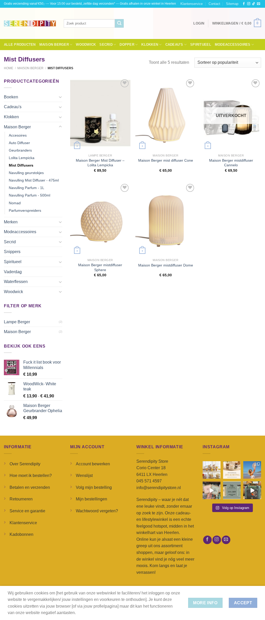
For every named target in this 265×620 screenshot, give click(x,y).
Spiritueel (200, 44)
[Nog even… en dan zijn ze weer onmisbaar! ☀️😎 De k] (252, 470)
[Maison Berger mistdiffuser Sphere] (100, 219)
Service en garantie (27, 511)
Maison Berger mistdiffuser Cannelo (231, 162)
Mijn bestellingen (91, 499)
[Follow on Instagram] (248, 4)
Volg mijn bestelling (94, 487)
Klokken (149, 44)
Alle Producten (20, 44)
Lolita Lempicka (21, 158)
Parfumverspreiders (25, 210)
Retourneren (21, 499)
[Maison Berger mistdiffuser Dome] (165, 219)
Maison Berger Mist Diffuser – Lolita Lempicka (100, 162)
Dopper (127, 44)
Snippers (12, 251)
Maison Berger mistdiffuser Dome (165, 265)
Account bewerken (93, 464)
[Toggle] (60, 97)
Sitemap (232, 4)
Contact (214, 4)
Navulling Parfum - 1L (26, 188)
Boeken (11, 97)
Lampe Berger (17, 322)
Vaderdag (13, 272)
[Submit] (119, 23)
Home (8, 68)
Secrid (106, 44)
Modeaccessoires (233, 44)
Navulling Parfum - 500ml (29, 195)
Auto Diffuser (19, 143)
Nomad (15, 203)
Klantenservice (191, 4)
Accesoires (18, 135)
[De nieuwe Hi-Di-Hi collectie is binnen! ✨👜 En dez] (252, 490)
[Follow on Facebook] (243, 4)
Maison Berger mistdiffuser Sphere (100, 267)
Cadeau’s (174, 44)
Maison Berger (54, 44)
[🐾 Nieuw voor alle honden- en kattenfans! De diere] (211, 470)
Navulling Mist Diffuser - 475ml (34, 180)
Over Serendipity (25, 464)
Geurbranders (20, 150)
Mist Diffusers (21, 165)
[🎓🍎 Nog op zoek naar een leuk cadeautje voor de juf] (211, 490)
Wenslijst (84, 475)
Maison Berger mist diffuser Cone (165, 160)
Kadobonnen (21, 534)
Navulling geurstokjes (26, 173)
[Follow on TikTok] (253, 4)
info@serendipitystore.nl (158, 487)
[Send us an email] (258, 4)
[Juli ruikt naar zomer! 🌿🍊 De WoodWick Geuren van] (232, 490)
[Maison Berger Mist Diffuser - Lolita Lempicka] (100, 114)
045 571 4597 (149, 481)
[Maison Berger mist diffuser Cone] (165, 114)
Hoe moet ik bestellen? (31, 475)
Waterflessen (16, 281)
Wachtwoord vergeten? (97, 511)
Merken (11, 222)
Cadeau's (12, 107)
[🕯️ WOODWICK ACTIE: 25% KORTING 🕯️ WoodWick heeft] (232, 470)
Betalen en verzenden (30, 487)
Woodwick (86, 44)
